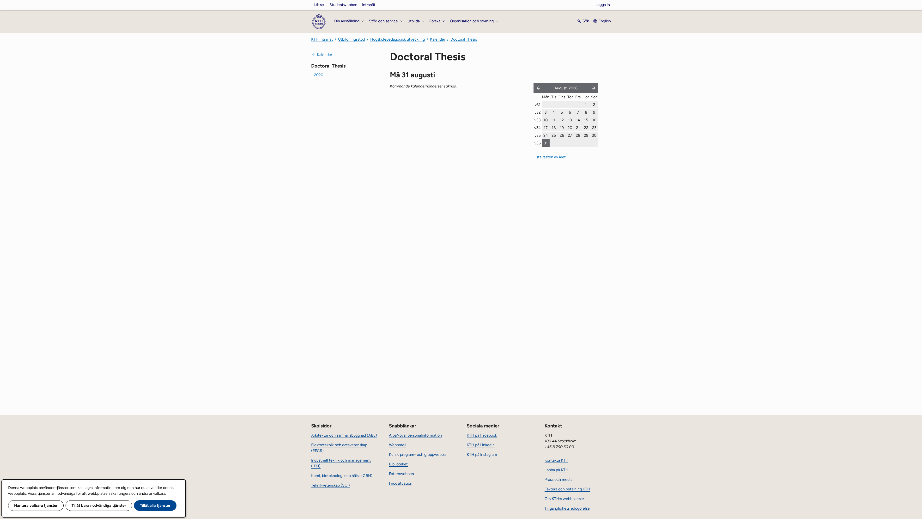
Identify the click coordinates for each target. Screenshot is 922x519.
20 (570, 127)
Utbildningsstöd (351, 39)
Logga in (602, 4)
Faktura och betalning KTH (567, 489)
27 (570, 135)
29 (586, 135)
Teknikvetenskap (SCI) (330, 485)
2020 (318, 75)
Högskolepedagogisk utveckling (397, 39)
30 (594, 135)
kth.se (319, 4)
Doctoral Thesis (463, 39)
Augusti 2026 (565, 88)
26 (562, 135)
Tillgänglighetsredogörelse (567, 508)
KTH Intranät (322, 39)
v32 (537, 112)
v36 (537, 143)
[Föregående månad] (537, 88)
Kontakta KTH (556, 460)
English (605, 21)
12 (562, 120)
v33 (537, 120)
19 (562, 127)
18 (554, 127)
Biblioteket (398, 464)
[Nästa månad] (594, 88)
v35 (537, 135)
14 (578, 120)
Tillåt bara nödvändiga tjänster (99, 505)
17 (546, 127)
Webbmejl (397, 445)
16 (594, 120)
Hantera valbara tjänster (36, 505)
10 (546, 120)
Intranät (368, 4)
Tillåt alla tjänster (155, 505)
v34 (537, 127)
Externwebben (401, 473)
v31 (537, 104)
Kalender (437, 39)
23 (594, 127)
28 (578, 135)
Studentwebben (343, 4)
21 (578, 127)
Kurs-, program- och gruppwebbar (418, 454)
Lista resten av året (550, 157)
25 (554, 135)
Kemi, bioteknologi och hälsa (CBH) (341, 475)
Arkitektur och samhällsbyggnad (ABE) (344, 435)
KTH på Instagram (482, 454)
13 (570, 120)
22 (586, 127)
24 (545, 135)
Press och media (558, 479)
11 (553, 120)
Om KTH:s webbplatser (564, 498)
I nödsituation (400, 483)
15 (586, 120)
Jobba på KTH (556, 470)
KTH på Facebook (482, 435)
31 (546, 143)
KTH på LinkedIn (481, 445)
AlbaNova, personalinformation (415, 435)
